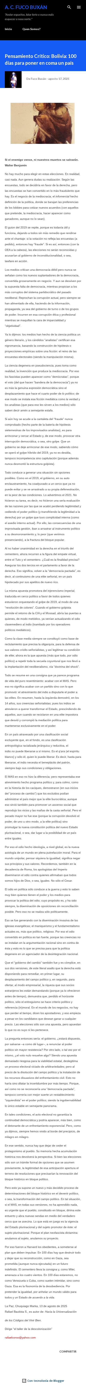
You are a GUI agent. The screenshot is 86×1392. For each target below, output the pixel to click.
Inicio (8, 29)
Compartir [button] (67, 1351)
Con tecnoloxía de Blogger (45, 1381)
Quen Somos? (31, 29)
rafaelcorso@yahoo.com (20, 1337)
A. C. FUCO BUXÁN (26, 7)
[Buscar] (69, 7)
